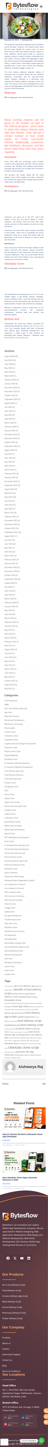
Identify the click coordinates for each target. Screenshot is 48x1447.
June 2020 (8, 591)
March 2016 (9, 669)
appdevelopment (8, 990)
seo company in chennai (14, 888)
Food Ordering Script (12, 779)
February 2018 (10, 642)
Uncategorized (10, 935)
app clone (8, 712)
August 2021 (9, 536)
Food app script (9, 1009)
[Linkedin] (28, 1258)
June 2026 (8, 364)
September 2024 (11, 446)
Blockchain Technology (13, 724)
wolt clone (8, 959)
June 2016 (8, 657)
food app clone (21, 1006)
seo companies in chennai (14, 884)
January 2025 (9, 431)
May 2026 (8, 368)
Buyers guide (9, 728)
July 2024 (8, 454)
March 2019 (9, 618)
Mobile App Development (14, 830)
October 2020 (9, 575)
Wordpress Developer (13, 963)
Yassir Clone (9, 966)
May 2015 (8, 677)
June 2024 (8, 458)
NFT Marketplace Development (16, 837)
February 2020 (10, 603)
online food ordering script (14, 853)
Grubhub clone (10, 810)
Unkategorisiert (10, 939)
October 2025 (9, 395)
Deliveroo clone (11, 997)
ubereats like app (25, 1051)
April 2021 (8, 552)
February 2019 (10, 622)
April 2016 (8, 665)
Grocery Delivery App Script (15, 806)
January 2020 (9, 606)
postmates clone (10, 869)
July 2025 (8, 407)
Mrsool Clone (9, 834)
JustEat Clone (10, 814)
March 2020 (9, 599)
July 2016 (8, 653)
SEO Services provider (13, 900)
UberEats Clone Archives (14, 931)
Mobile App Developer (13, 826)
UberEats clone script (23, 1047)
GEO (6, 791)
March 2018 (9, 638)
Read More (6, 1140)
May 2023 (8, 493)
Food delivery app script (13, 771)
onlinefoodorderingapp (35, 1038)
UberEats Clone (10, 927)
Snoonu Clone (10, 904)
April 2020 (8, 595)
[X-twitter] (15, 1258)
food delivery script (29, 1020)
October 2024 (9, 442)
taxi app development (12, 916)
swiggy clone (16, 1040)
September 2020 (11, 579)
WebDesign (9, 1055)
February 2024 (10, 474)
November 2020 (10, 571)
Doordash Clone (11, 759)
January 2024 (9, 477)
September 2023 (11, 485)
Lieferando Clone (11, 818)
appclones (38, 986)
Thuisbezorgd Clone (12, 920)
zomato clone (9, 974)
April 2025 (8, 419)
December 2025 (10, 388)
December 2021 (10, 520)
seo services (8, 1040)
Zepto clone (9, 970)
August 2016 (9, 649)
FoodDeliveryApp (19, 1009)
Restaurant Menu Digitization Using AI (19, 880)
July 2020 (8, 587)
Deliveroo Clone (10, 748)
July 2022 (8, 501)
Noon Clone (9, 841)
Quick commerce (11, 873)
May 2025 (8, 415)
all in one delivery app (24, 986)
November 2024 (10, 438)
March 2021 (9, 556)
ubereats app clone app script (30, 1040)
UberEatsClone (24, 1043)
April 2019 (8, 614)
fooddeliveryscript (12, 1025)
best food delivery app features (23, 994)
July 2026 (8, 360)
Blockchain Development (14, 720)
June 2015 (8, 673)
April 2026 (8, 372)
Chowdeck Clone (11, 736)
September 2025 (11, 399)
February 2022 (10, 517)
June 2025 (8, 411)
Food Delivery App (29, 1009)
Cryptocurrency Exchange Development (20, 744)
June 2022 (8, 505)
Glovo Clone (9, 794)
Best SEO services (11, 716)
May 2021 (8, 548)
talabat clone (9, 912)
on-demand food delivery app (18, 1038)
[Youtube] (22, 1258)
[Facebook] (8, 1258)
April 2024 (8, 466)
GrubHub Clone (23, 1028)
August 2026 (9, 356)
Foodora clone (10, 783)
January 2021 (9, 563)
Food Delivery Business (13, 775)
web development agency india (16, 947)
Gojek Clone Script (11, 802)
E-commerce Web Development (17, 763)
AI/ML (6, 705)
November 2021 (10, 524)
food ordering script (32, 1024)
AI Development (10, 701)
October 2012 (9, 681)
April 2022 (8, 509)
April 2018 (8, 634)
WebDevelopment (35, 1055)
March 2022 (9, 513)
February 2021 (10, 560)
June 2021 (8, 544)
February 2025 (10, 427)
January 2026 (9, 384)
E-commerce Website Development (18, 767)
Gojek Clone (9, 798)
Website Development (13, 955)
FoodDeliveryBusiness (25, 1017)
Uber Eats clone (10, 923)
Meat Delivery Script (12, 822)
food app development (36, 1007)
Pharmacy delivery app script (15, 861)
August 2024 (9, 450)
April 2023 (8, 497)
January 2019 (9, 626)
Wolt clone (7, 1058)
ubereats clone (11, 1043)
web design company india (15, 943)
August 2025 (9, 403)
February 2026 (10, 380)
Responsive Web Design (14, 877)
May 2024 (8, 462)
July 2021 (8, 540)
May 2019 (8, 610)
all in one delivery (9, 986)
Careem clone (10, 732)
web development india (13, 951)
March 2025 (9, 423)
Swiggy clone (9, 908)
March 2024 (9, 470)
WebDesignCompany (21, 1055)
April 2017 (8, 646)
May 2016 (8, 661)
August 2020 (9, 583)
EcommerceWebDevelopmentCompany (16, 1003)
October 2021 (9, 528)
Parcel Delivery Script (13, 857)
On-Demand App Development (16, 849)
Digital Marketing (11, 755)
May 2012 (8, 689)
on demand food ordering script (16, 845)
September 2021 (11, 532)
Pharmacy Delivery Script (14, 865)
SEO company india (12, 892)
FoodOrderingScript (9, 1029)
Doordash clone (12, 1000)
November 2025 (10, 391)
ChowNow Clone (11, 740)
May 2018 (8, 630)
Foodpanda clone (11, 787)
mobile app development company (19, 1032)
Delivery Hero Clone (12, 751)
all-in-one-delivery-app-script (15, 708)
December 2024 (10, 434)
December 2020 (10, 567)
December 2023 (10, 481)
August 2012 (9, 685)
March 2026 (9, 376)
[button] (41, 6)
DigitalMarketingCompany (28, 997)
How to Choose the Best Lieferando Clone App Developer (22, 1135)
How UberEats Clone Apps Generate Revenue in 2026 (19, 1178)
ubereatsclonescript (9, 1052)
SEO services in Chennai (14, 896)
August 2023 (9, 489)
